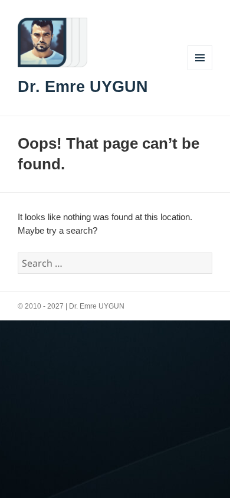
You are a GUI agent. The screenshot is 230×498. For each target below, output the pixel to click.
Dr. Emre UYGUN (83, 87)
